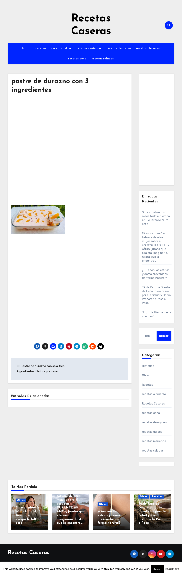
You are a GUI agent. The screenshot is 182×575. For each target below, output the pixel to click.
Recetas (40, 48)
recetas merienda (89, 48)
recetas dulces (61, 48)
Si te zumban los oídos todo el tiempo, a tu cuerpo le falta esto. (28, 515)
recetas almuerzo (148, 48)
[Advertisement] (70, 130)
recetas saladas (103, 58)
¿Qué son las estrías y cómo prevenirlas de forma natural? (155, 274)
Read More (172, 569)
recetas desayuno (118, 48)
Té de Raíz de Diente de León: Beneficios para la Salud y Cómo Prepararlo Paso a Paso (156, 295)
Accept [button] (157, 569)
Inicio (25, 48)
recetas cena (77, 58)
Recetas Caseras (153, 403)
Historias (148, 366)
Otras (145, 375)
